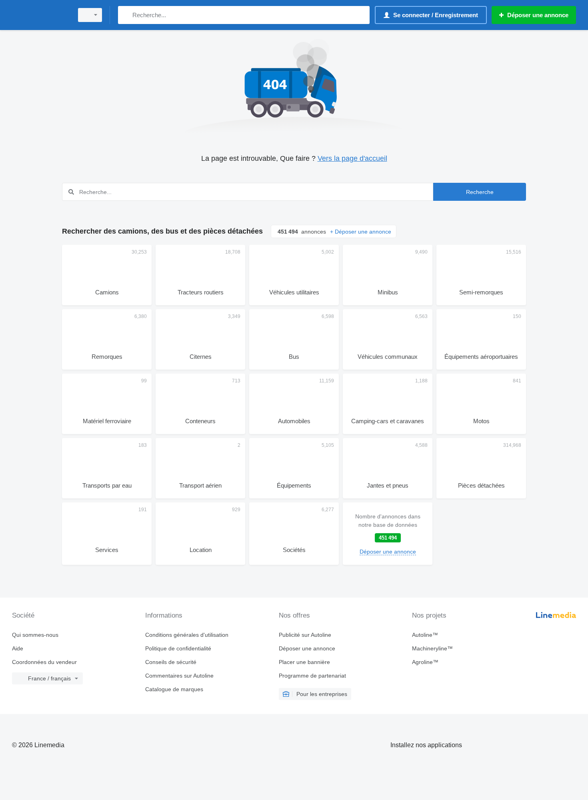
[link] (387, 533)
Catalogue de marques (174, 689)
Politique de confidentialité (178, 648)
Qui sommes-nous (35, 635)
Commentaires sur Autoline (179, 675)
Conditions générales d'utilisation (186, 635)
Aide (17, 648)
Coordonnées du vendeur (44, 662)
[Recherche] (126, 15)
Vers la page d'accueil (352, 158)
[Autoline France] (40, 15)
